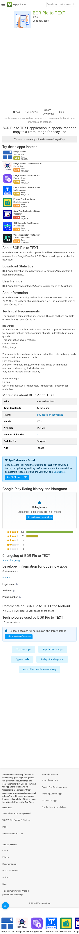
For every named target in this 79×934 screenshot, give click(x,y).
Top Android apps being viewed (16, 813)
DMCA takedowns (10, 870)
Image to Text (19, 152)
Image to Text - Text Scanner (26, 187)
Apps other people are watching (39, 669)
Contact (6, 850)
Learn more (60, 471)
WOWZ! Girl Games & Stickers (16, 820)
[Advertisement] (39, 68)
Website (6, 577)
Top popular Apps (50, 800)
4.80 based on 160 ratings (50, 414)
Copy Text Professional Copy (26, 211)
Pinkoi (5, 827)
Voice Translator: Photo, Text (26, 235)
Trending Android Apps (52, 794)
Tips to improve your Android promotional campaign (15, 893)
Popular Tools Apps (53, 649)
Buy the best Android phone (54, 807)
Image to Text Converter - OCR (27, 163)
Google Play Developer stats (54, 787)
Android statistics (50, 780)
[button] (39, 584)
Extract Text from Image (24, 199)
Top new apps (23, 649)
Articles (6, 877)
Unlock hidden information (40, 517)
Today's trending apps (52, 659)
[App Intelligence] (5, 905)
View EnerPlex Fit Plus (12, 833)
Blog (4, 884)
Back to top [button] (72, 907)
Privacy (5, 857)
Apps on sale (22, 659)
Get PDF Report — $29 (17, 477)
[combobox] (58, 4)
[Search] (73, 4)
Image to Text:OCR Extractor (26, 175)
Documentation (9, 864)
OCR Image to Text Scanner (26, 223)
